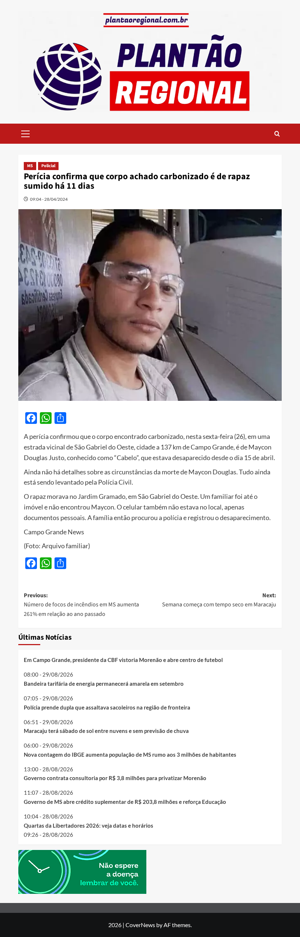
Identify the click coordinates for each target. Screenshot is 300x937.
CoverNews (140, 924)
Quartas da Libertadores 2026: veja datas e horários (88, 825)
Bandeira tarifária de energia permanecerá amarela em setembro (104, 683)
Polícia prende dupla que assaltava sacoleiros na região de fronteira (107, 707)
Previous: (81, 604)
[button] (25, 133)
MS (30, 166)
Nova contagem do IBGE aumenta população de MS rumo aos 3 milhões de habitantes (130, 754)
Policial (48, 166)
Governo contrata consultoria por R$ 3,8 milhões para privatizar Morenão (115, 778)
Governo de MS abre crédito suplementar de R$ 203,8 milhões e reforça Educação (125, 801)
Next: (219, 600)
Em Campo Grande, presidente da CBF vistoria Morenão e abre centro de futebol (123, 659)
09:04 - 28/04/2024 (49, 199)
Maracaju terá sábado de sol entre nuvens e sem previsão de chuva (106, 730)
